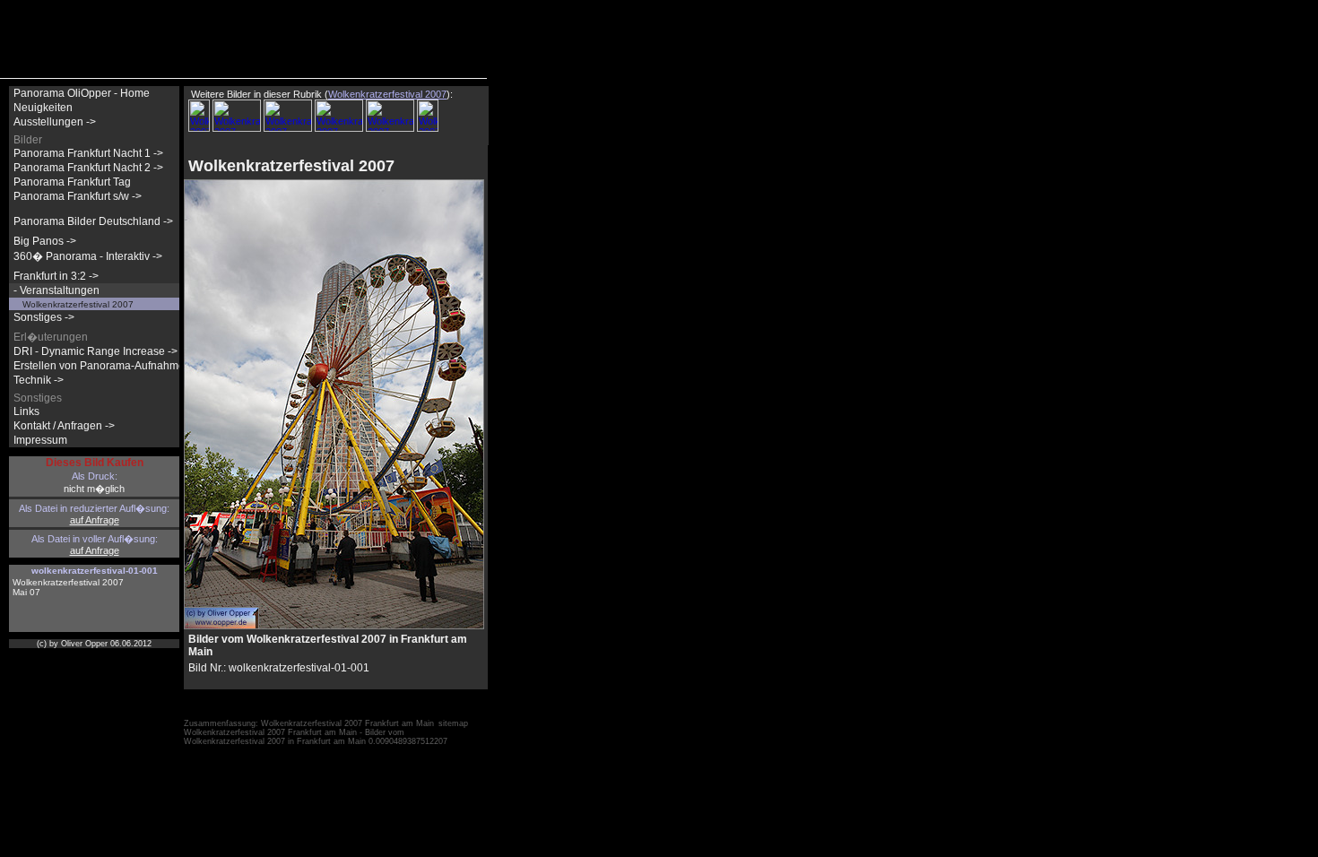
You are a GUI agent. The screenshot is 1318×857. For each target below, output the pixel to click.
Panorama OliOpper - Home (81, 93)
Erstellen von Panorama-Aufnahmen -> (108, 365)
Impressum (40, 440)
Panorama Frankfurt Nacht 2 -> (88, 167)
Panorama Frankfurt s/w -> (77, 196)
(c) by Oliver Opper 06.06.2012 (94, 643)
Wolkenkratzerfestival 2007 (78, 304)
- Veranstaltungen (56, 290)
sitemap (453, 723)
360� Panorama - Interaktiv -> (87, 256)
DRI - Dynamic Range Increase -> (95, 351)
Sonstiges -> (43, 317)
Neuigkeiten (43, 107)
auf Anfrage (94, 520)
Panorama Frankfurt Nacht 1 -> (88, 153)
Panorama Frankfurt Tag (72, 182)
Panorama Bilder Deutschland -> (93, 221)
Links (26, 411)
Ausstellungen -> (54, 122)
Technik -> (38, 380)
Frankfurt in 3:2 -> (56, 276)
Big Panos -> (44, 241)
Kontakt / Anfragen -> (64, 426)
